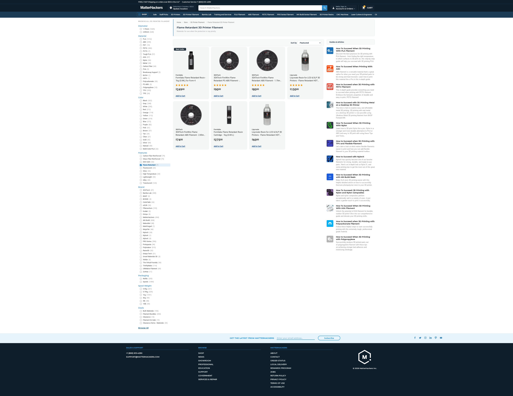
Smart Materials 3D (151, 257)
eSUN (147, 205)
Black (147, 101)
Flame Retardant (150, 165)
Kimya (147, 214)
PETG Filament (268, 15)
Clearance (148, 317)
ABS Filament (253, 15)
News (201, 357)
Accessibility (277, 387)
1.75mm (149, 29)
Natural (147, 146)
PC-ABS (147, 84)
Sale (155, 15)
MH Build (149, 220)
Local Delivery (278, 364)
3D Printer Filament (191, 15)
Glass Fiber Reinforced (153, 159)
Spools (148, 282)
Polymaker (149, 247)
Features (142, 153)
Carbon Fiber (149, 66)
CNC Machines (342, 15)
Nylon (147, 60)
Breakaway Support (152, 72)
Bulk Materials (151, 311)
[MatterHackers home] (151, 8)
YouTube (441, 337)
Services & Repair (207, 379)
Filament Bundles (152, 314)
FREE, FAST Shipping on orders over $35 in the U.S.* (159, 2)
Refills (147, 279)
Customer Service (189, 2)
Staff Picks (164, 15)
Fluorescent (149, 168)
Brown (147, 131)
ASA (146, 57)
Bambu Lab (206, 15)
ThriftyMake (150, 266)
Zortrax (147, 272)
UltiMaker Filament (152, 269)
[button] (182, 8)
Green (147, 119)
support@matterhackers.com (142, 357)
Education (204, 368)
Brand (141, 187)
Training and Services (222, 15)
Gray (147, 103)
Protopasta (149, 244)
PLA (147, 39)
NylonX (147, 238)
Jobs (273, 372)
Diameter (143, 26)
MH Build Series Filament (307, 15)
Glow (147, 171)
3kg (146, 298)
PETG (147, 48)
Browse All (143, 328)
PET (146, 45)
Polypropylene (150, 87)
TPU (147, 90)
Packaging (143, 275)
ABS (147, 42)
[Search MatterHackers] (324, 8)
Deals (141, 308)
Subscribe (329, 338)
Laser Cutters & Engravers (361, 15)
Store (186, 22)
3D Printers (175, 15)
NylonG (147, 232)
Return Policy (278, 375)
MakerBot (148, 223)
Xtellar (147, 260)
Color (140, 97)
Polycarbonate (150, 81)
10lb (146, 304)
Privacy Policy (278, 379)
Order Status (277, 360)
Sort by (294, 43)
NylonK (147, 235)
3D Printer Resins (327, 15)
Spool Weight (144, 286)
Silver (147, 143)
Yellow (148, 116)
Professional (205, 364)
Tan (146, 134)
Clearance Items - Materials (155, 323)
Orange (148, 113)
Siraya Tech (149, 254)
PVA (146, 69)
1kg (147, 295)
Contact (275, 357)
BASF (146, 196)
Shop (201, 353)
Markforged (149, 226)
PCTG (146, 51)
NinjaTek (148, 229)
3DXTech (148, 190)
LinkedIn (430, 337)
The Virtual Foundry (152, 263)
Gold (146, 140)
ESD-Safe (148, 162)
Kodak (147, 211)
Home (179, 22)
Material (142, 36)
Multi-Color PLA (150, 149)
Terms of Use (277, 383)
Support (203, 372)
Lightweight (149, 177)
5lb (146, 301)
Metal (147, 63)
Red (147, 109)
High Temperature (151, 174)
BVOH (146, 75)
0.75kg (148, 292)
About (273, 353)
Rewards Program (280, 368)
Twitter (420, 337)
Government (205, 375)
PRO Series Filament (285, 15)
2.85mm (148, 32)
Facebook (415, 337)
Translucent (150, 183)
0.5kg (147, 289)
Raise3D (148, 250)
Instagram (425, 337)
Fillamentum (150, 208)
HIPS (146, 78)
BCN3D (147, 199)
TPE (146, 93)
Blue (147, 122)
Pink (146, 128)
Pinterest (435, 337)
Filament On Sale (151, 320)
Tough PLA (149, 54)
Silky (146, 180)
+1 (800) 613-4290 (204, 2)
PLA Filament (239, 15)
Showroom (204, 360)
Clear (147, 137)
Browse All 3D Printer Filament (154, 21)
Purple (147, 125)
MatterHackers (151, 217)
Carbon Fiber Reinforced (154, 156)
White (147, 107)
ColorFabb (148, 202)
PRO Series (149, 241)
